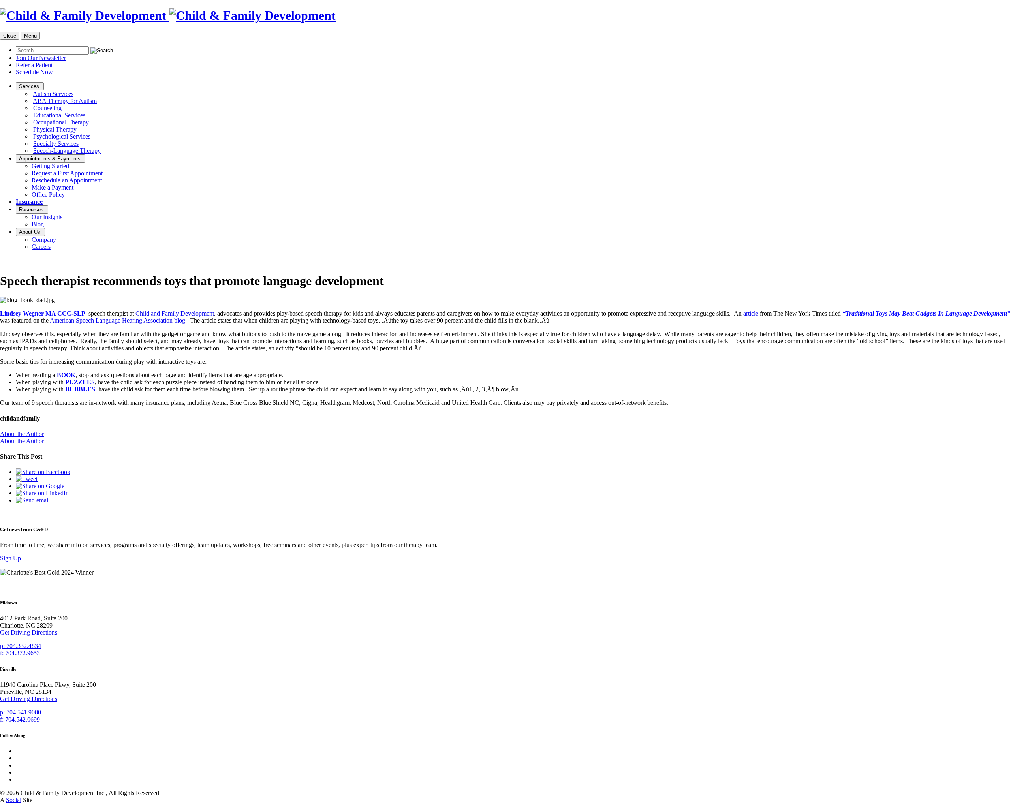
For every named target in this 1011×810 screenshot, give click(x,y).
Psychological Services (61, 136)
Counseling (47, 108)
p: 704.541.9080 (20, 712)
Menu (30, 36)
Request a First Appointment (67, 173)
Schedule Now (34, 72)
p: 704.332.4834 (20, 646)
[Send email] (33, 500)
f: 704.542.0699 (20, 719)
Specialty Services (56, 143)
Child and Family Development (174, 313)
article (750, 313)
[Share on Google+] (42, 486)
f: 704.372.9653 (20, 653)
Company (44, 239)
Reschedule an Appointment (67, 180)
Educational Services (59, 115)
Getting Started (50, 166)
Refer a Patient (34, 65)
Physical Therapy (55, 129)
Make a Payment (52, 187)
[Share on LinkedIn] (42, 493)
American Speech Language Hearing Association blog (117, 320)
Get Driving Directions (28, 632)
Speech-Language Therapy (67, 150)
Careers (41, 246)
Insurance (29, 201)
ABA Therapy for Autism (65, 101)
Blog (38, 224)
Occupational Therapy (61, 122)
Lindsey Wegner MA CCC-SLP (42, 313)
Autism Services (53, 93)
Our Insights (47, 217)
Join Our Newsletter (41, 58)
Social (13, 800)
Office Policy (48, 194)
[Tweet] (27, 478)
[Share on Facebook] (43, 471)
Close (9, 36)
